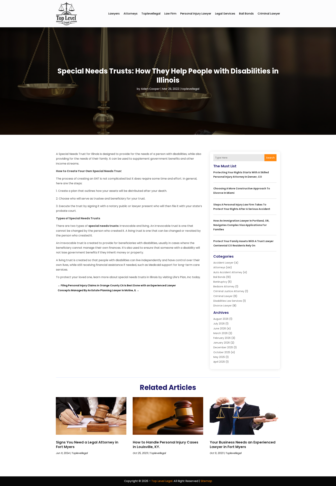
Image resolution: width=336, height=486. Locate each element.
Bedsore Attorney (223, 286)
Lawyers (114, 14)
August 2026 (221, 319)
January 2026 (221, 342)
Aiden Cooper (150, 89)
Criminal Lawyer (269, 14)
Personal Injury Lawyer (195, 14)
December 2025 (223, 347)
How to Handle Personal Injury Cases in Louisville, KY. (165, 444)
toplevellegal (150, 14)
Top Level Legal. (162, 481)
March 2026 (220, 333)
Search (270, 157)
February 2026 (222, 338)
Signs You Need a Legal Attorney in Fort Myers (87, 444)
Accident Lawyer (223, 262)
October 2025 (221, 352)
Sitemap (206, 481)
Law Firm (170, 14)
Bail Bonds (246, 14)
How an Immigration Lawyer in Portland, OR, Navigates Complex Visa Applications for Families (241, 225)
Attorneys (131, 14)
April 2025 (219, 361)
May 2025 (219, 357)
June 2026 (219, 328)
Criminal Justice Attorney (228, 291)
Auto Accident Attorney (227, 272)
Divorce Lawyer (222, 305)
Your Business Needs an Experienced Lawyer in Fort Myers (242, 444)
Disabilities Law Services (227, 301)
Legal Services (225, 14)
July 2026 (219, 323)
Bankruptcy (220, 282)
